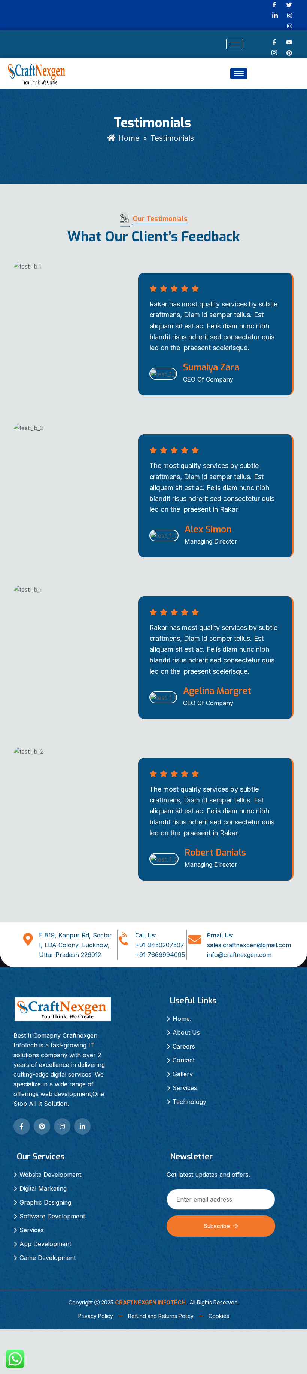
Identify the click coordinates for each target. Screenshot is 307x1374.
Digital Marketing (43, 1188)
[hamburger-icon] (234, 44)
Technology (189, 1101)
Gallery (183, 1074)
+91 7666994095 (160, 954)
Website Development (50, 1174)
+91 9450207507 (159, 945)
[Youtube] (289, 42)
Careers (184, 1046)
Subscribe (217, 1226)
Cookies (219, 1316)
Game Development (47, 1257)
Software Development (52, 1216)
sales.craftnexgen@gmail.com (249, 945)
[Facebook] (274, 42)
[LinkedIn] (275, 15)
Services (185, 1088)
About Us (186, 1032)
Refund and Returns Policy (161, 1316)
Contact (184, 1060)
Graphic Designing (45, 1202)
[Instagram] (289, 15)
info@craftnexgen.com (239, 954)
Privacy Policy (95, 1316)
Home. (182, 1018)
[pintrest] (289, 52)
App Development (45, 1244)
